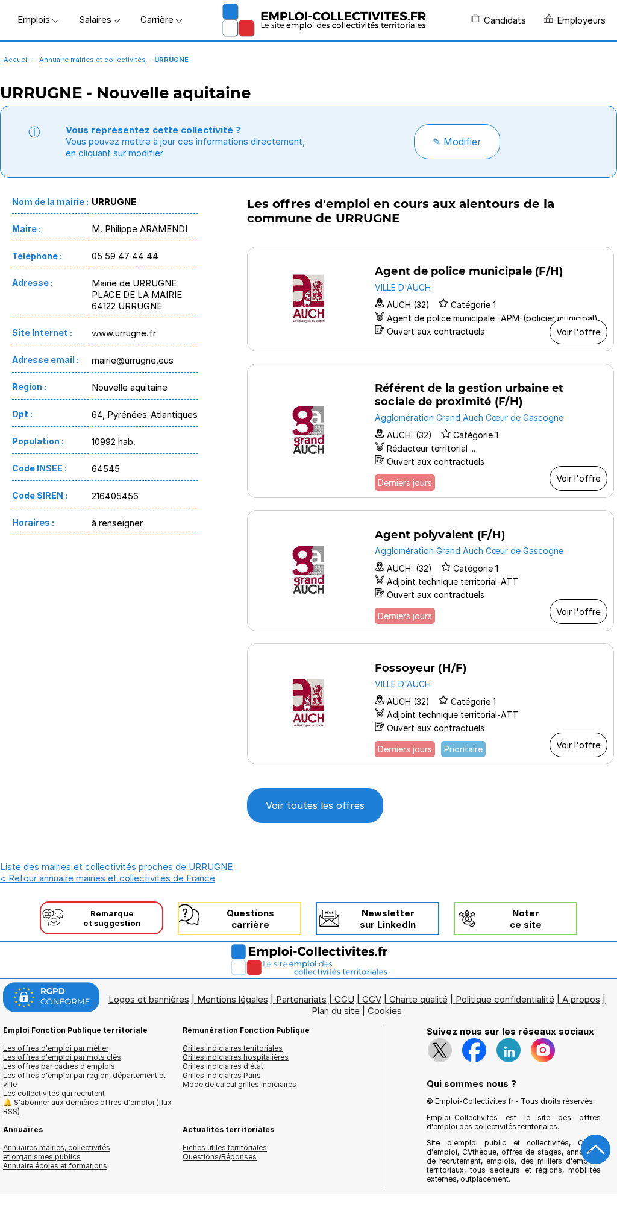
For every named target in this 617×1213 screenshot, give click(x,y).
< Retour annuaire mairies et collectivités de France (107, 878)
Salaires (96, 19)
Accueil (16, 59)
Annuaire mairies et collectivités (92, 59)
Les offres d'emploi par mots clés (62, 1057)
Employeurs (581, 20)
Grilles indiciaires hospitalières (236, 1057)
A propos (581, 999)
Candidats (505, 20)
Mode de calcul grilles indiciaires (239, 1084)
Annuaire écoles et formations (55, 1165)
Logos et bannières (148, 999)
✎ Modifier (457, 142)
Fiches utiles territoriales (225, 1147)
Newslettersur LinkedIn (388, 918)
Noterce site (526, 918)
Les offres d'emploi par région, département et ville (84, 1080)
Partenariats (301, 999)
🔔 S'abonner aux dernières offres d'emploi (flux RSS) (87, 1107)
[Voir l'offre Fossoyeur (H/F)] (430, 704)
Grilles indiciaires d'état (223, 1066)
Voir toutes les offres (315, 805)
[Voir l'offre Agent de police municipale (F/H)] (430, 299)
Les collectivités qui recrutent (54, 1093)
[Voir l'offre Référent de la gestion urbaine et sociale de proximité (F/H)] (430, 430)
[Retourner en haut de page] (596, 1150)
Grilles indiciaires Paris (222, 1075)
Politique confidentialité (505, 999)
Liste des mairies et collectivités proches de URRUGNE (116, 866)
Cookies (385, 1010)
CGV (371, 999)
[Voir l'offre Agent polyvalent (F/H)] (430, 571)
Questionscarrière (250, 918)
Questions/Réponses (220, 1156)
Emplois (34, 19)
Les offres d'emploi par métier (55, 1048)
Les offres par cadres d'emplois (59, 1066)
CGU (344, 999)
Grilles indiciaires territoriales (233, 1048)
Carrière (158, 19)
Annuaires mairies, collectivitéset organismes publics (56, 1152)
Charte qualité (418, 999)
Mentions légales (232, 999)
